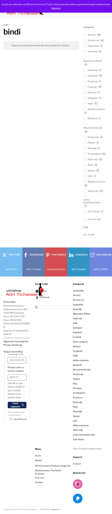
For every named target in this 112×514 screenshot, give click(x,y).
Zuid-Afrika (94, 211)
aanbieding (78, 290)
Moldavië (92, 118)
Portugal (92, 148)
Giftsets (92, 92)
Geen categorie (80, 341)
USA (90, 176)
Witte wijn (93, 191)
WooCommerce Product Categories (52, 466)
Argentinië (93, 46)
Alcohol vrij (93, 40)
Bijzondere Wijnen (93, 60)
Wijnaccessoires (96, 181)
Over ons (39, 477)
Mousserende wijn (93, 127)
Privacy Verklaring (12, 345)
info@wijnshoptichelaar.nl (16, 337)
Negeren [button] (56, 8)
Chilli (75, 323)
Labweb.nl (55, 509)
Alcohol (92, 34)
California (93, 70)
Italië (90, 103)
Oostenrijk (93, 137)
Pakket (91, 142)
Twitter (43, 291)
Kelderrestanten (96, 109)
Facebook (44, 297)
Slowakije (77, 411)
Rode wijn (93, 159)
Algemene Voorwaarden (15, 341)
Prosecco (77, 397)
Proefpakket (94, 153)
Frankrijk (92, 87)
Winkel (38, 460)
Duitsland (93, 75)
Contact (39, 482)
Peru (75, 383)
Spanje (91, 170)
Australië (92, 51)
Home (6, 25)
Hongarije (93, 98)
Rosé (90, 165)
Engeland (93, 81)
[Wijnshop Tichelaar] (25, 296)
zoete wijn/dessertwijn (92, 201)
